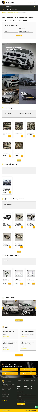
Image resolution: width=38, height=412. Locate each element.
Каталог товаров (8, 6)
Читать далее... (6, 336)
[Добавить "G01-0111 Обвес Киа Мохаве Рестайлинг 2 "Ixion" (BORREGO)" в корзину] (10, 192)
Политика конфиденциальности (31, 410)
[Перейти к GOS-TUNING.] (2, 12)
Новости (18, 384)
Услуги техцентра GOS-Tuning (11, 9)
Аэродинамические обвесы (9, 169)
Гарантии (25, 386)
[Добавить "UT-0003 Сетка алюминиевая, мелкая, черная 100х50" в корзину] (34, 136)
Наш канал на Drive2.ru (11, 373)
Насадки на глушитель (8, 204)
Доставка (25, 384)
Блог (32, 384)
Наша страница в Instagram (11, 369)
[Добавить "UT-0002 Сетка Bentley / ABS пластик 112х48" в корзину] (22, 136)
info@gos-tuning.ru (5, 396)
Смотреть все (19, 320)
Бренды (32, 388)
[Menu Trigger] (35, 3)
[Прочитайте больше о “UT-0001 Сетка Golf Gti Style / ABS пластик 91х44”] (9, 136)
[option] (19, 58)
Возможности (26, 388)
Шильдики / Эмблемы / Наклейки (25, 113)
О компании (19, 382)
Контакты (18, 386)
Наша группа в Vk (29, 369)
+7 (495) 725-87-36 (5, 394)
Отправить (21, 404)
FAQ (31, 386)
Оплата (25, 382)
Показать (19, 35)
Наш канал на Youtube (29, 373)
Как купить (33, 382)
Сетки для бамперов (7, 113)
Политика (18, 388)
